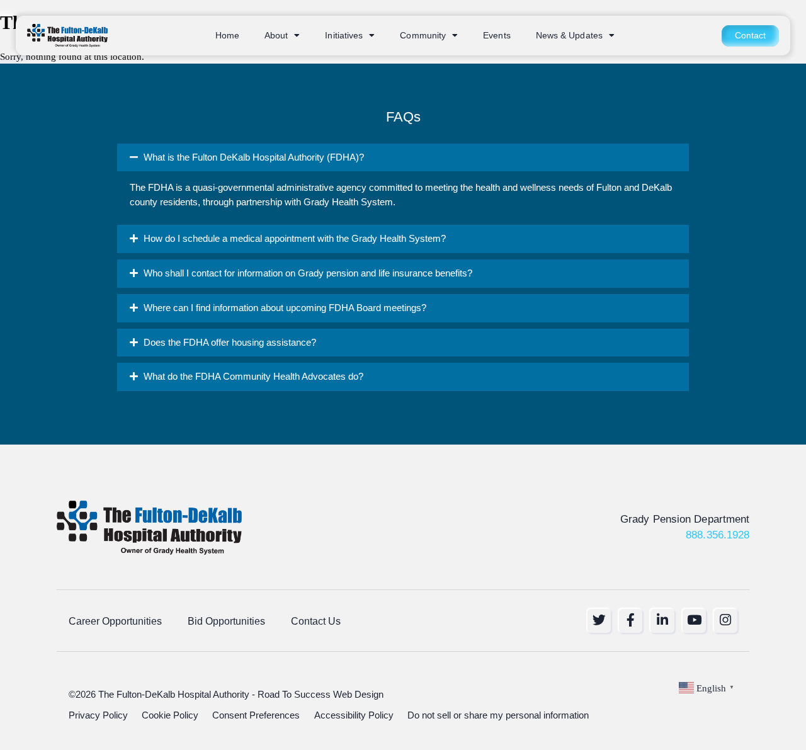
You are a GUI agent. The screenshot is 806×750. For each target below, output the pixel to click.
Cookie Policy (170, 715)
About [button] (276, 35)
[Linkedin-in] (662, 620)
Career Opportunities (115, 621)
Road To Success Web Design (320, 695)
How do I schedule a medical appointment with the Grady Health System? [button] (295, 239)
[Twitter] (599, 620)
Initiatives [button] (344, 35)
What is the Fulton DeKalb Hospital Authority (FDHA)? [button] (254, 157)
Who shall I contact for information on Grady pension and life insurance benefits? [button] (308, 273)
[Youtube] (694, 620)
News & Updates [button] (569, 35)
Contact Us (316, 621)
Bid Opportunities (226, 621)
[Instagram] (725, 620)
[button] (403, 158)
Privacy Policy (98, 715)
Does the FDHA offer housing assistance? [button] (230, 343)
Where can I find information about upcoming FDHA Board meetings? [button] (285, 308)
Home (227, 35)
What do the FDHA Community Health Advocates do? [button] (253, 377)
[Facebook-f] (630, 620)
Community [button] (423, 35)
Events (497, 35)
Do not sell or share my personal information (498, 715)
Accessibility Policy (354, 715)
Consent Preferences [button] (256, 715)
